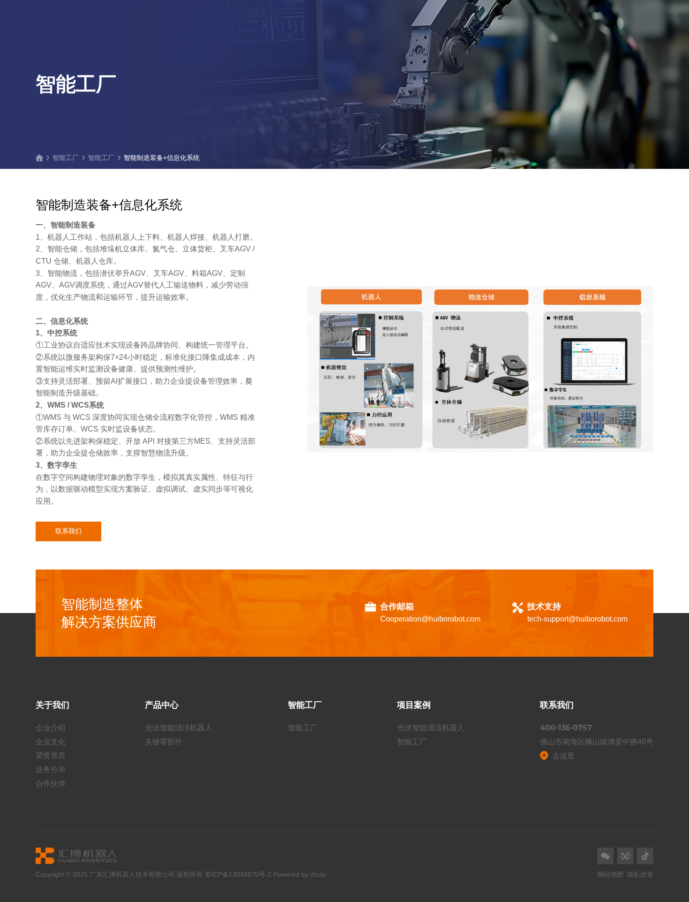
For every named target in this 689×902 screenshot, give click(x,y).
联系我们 (68, 531)
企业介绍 (51, 728)
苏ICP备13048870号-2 (238, 874)
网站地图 (610, 874)
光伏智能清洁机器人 (178, 728)
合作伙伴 (51, 784)
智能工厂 (65, 157)
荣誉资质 (51, 755)
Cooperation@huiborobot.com (430, 619)
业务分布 (51, 769)
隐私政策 (640, 874)
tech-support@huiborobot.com (577, 619)
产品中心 (162, 705)
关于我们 (52, 705)
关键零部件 (163, 742)
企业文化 (51, 742)
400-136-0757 (566, 727)
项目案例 (414, 705)
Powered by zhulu (299, 874)
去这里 (563, 756)
